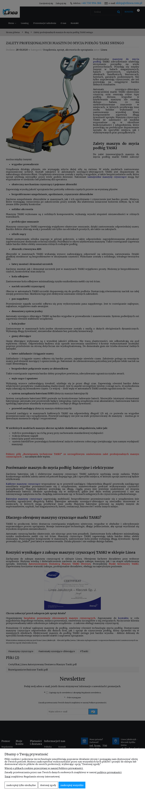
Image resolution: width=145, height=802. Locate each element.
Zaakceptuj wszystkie (72, 785)
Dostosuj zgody (48, 785)
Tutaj (7, 776)
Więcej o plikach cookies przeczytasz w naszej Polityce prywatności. (44, 768)
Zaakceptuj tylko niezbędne (21, 785)
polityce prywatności (109, 772)
